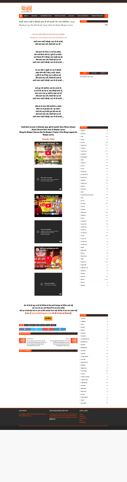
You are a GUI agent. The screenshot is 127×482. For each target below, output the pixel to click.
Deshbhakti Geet (46, 16)
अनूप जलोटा (83, 318)
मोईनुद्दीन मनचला (84, 368)
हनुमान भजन (83, 276)
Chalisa (71, 16)
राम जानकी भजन (84, 232)
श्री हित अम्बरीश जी (84, 397)
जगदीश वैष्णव (83, 336)
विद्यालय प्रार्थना (83, 250)
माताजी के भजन (83, 212)
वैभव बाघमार (83, 394)
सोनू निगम (82, 400)
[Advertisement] (76, 8)
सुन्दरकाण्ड (83, 273)
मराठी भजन (83, 206)
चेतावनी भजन (83, 162)
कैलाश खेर (83, 330)
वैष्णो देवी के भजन (84, 256)
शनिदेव (82, 259)
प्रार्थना (82, 192)
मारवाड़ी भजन (53, 325)
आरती (82, 136)
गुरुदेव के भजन (83, 154)
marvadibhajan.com (42, 313)
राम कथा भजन (83, 229)
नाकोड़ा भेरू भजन (84, 183)
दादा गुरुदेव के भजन (84, 174)
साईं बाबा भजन (83, 270)
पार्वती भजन (83, 186)
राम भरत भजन (83, 238)
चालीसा (82, 160)
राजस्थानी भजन (83, 221)
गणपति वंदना (83, 148)
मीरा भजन (82, 218)
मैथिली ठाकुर (83, 365)
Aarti (26, 16)
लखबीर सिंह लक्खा (84, 382)
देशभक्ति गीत (83, 180)
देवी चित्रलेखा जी (84, 347)
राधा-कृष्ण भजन (84, 224)
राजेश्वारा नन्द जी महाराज (85, 376)
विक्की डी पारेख (83, 388)
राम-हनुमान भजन (84, 244)
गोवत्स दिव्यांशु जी (84, 157)
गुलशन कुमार (83, 333)
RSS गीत (83, 130)
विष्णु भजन (83, 253)
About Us (82, 416)
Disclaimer (82, 422)
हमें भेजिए (48, 318)
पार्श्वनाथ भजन (83, 189)
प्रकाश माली (83, 353)
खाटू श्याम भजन (32, 325)
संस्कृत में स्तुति (83, 264)
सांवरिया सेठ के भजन (84, 267)
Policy (81, 420)
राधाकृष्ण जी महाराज (84, 379)
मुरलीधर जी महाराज (84, 362)
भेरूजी (82, 197)
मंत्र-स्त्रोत (83, 203)
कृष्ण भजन (26, 325)
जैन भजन (82, 165)
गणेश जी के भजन (84, 151)
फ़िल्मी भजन (83, 285)
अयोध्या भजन (83, 133)
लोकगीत (82, 247)
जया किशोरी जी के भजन (40, 325)
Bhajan (34, 16)
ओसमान (82, 324)
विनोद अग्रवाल (83, 391)
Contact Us (82, 418)
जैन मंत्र (82, 168)
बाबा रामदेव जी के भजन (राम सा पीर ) (87, 195)
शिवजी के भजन (83, 262)
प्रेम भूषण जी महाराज (84, 356)
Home (81, 414)
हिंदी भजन (82, 279)
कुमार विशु (82, 327)
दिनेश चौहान (83, 344)
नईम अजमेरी (83, 350)
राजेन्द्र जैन (83, 374)
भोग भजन (47, 325)
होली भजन (82, 282)
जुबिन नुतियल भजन (84, 341)
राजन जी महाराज (84, 371)
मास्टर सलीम (83, 359)
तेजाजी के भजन (83, 171)
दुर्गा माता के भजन (84, 177)
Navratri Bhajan (97, 16)
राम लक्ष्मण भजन (84, 241)
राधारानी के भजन (84, 227)
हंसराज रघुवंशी (83, 403)
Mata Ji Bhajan (83, 16)
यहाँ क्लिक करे (52, 419)
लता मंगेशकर (83, 385)
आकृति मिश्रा (83, 321)
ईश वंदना (82, 139)
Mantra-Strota (60, 16)
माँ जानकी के (83, 209)
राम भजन (82, 235)
